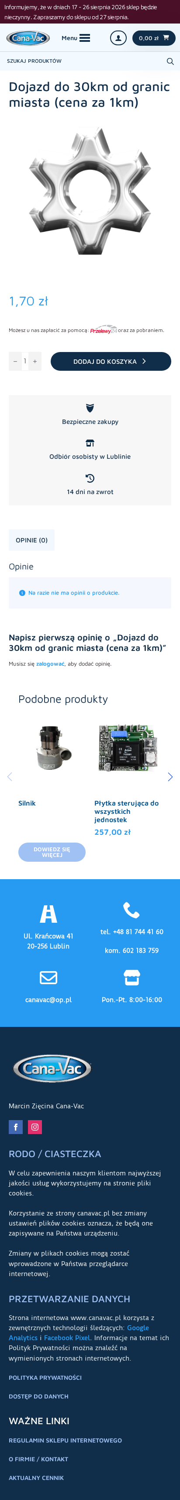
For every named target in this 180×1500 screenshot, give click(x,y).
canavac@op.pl (48, 1000)
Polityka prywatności (45, 1377)
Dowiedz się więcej (52, 852)
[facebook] (16, 1127)
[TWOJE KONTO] (118, 37)
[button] (170, 776)
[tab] (32, 540)
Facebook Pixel (67, 1338)
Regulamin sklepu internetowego (65, 1440)
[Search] (170, 61)
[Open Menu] (76, 38)
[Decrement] (15, 361)
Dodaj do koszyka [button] (128, 804)
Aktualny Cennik (36, 1477)
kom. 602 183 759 (132, 951)
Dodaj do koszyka (105, 361)
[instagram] (35, 1127)
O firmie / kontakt (38, 1459)
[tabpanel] (90, 618)
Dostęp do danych (39, 1396)
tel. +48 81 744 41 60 (131, 932)
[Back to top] (162, 1482)
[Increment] (35, 361)
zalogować (50, 663)
